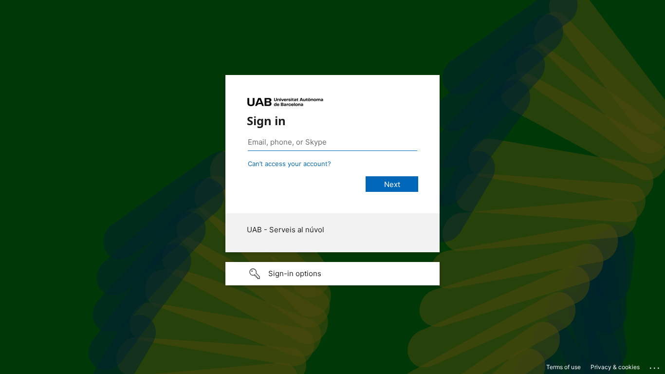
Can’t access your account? (289, 164)
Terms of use (563, 367)
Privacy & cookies (615, 367)
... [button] (655, 366)
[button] (332, 273)
